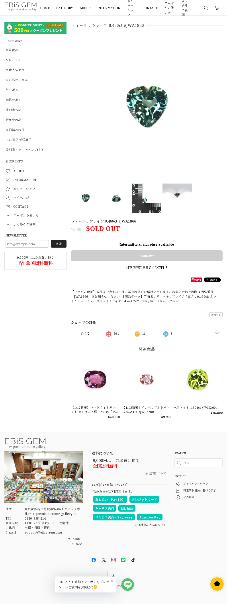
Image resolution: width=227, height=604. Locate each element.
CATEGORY (64, 8)
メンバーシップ (130, 7)
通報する (216, 314)
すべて (85, 333)
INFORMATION (109, 8)
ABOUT (85, 8)
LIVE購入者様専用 (18, 140)
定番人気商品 (15, 70)
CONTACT (150, 8)
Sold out (147, 256)
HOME (45, 8)
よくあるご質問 (185, 7)
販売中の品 (14, 120)
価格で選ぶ (14, 100)
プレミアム (13, 60)
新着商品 (12, 50)
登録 (59, 244)
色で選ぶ (12, 90)
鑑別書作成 (14, 110)
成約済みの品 (15, 130)
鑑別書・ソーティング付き (24, 150)
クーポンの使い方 (169, 7)
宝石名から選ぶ (17, 80)
